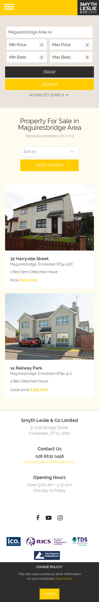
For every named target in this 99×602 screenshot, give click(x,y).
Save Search (49, 165)
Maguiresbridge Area (30, 32)
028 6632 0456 (49, 456)
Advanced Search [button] (46, 95)
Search (49, 84)
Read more (63, 578)
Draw (49, 72)
